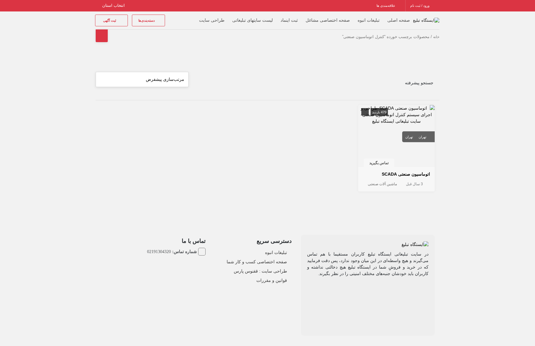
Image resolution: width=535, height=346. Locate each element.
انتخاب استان (114, 5)
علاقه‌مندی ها (386, 5)
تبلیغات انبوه (369, 20)
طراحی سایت (211, 20)
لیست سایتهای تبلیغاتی (252, 20)
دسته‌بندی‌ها (147, 20)
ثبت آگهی (110, 20)
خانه (436, 37)
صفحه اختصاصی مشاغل (328, 20)
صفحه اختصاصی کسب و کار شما (257, 261)
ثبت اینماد (289, 20)
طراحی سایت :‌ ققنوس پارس (260, 271)
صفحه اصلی (398, 20)
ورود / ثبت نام (420, 5)
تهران (422, 137)
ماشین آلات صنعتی (382, 184)
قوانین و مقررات (271, 280)
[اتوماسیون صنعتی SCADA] (396, 114)
